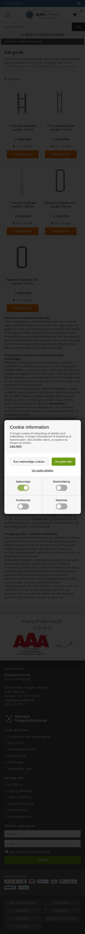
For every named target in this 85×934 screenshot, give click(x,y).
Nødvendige (23, 481)
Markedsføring (61, 481)
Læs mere (16, 446)
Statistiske (62, 500)
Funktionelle (23, 500)
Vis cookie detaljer (42, 470)
